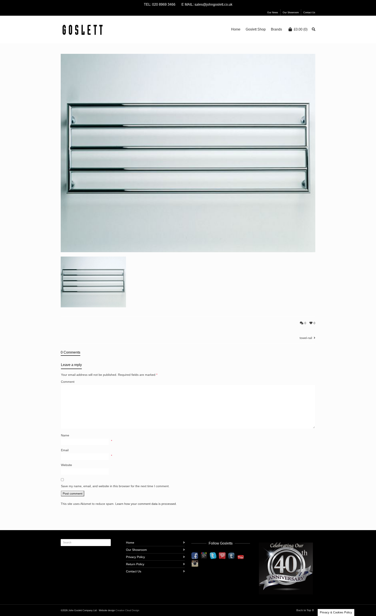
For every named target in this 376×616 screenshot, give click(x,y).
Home (130, 542)
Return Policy (135, 564)
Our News (272, 12)
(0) (300, 29)
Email (65, 450)
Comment (67, 381)
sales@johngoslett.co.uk (213, 4)
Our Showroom (291, 12)
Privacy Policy (135, 557)
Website (66, 465)
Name (65, 435)
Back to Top (303, 610)
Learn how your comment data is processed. (146, 503)
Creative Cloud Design (127, 610)
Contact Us (309, 12)
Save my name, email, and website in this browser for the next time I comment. (115, 486)
